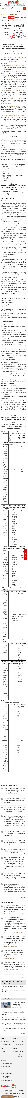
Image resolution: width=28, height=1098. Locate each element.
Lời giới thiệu (6, 1041)
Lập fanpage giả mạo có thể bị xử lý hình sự (12, 986)
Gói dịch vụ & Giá (13, 4)
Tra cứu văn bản (19, 1041)
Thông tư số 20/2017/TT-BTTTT (14, 90)
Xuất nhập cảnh (13, 946)
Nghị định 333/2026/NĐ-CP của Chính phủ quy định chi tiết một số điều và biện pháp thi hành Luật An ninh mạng (14, 851)
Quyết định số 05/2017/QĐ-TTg (14, 115)
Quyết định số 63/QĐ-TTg (14, 98)
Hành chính (20, 974)
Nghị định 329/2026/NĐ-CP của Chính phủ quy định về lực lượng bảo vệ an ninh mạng (14, 800)
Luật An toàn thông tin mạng (14, 61)
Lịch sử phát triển (7, 1044)
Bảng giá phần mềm (7, 1063)
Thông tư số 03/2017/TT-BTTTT (14, 79)
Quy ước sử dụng (7, 1070)
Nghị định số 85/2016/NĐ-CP (14, 65)
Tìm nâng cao (22, 11)
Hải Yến (23, 780)
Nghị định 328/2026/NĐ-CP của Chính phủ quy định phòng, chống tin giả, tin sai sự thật (14, 842)
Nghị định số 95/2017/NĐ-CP (14, 71)
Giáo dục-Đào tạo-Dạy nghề (10, 974)
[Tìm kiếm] (24, 8)
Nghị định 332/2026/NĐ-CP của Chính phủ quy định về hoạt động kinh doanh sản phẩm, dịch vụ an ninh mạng (14, 809)
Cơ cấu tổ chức (7, 913)
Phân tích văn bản (19, 1044)
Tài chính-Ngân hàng (9, 932)
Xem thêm (22, 897)
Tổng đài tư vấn (18, 1056)
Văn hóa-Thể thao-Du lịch (18, 913)
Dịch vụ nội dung (19, 1054)
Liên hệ (4, 1051)
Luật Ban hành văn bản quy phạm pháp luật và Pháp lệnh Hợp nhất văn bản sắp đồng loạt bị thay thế (13, 1012)
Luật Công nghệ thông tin (15, 57)
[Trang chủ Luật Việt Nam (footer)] (13, 1086)
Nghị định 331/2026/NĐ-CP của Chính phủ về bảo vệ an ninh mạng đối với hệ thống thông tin (14, 833)
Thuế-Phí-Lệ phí (18, 932)
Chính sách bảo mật (7, 1073)
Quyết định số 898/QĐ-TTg (14, 106)
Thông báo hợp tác (7, 1080)
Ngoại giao (6, 946)
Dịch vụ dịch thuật (19, 1051)
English (20, 4)
